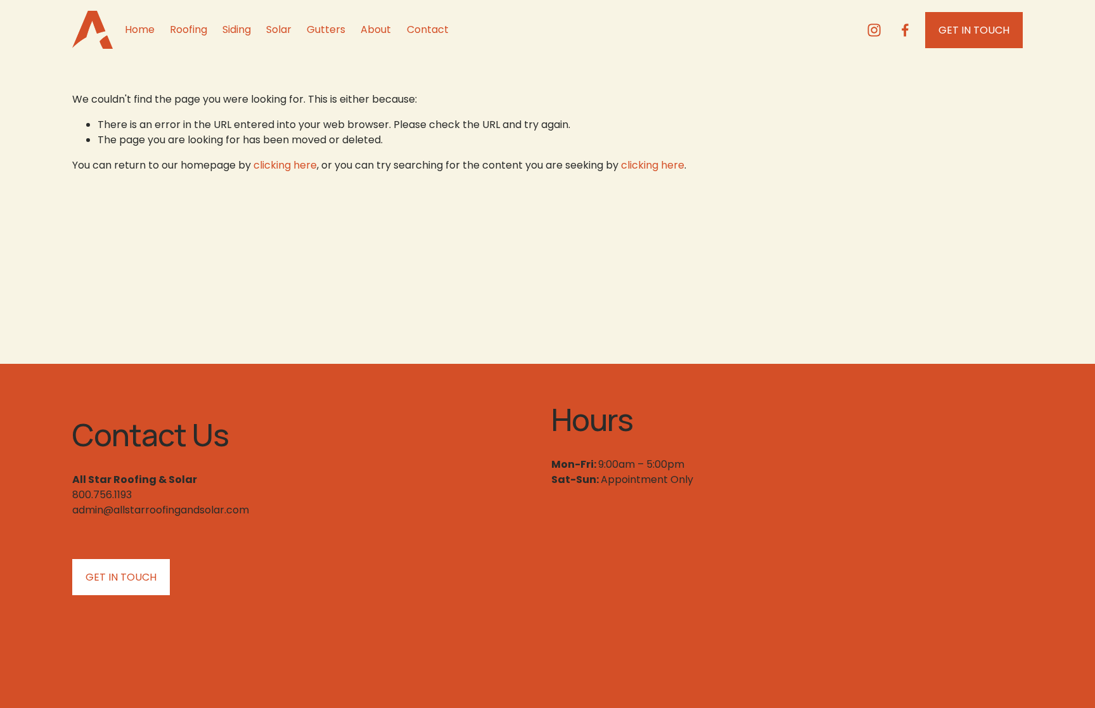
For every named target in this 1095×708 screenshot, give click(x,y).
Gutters (326, 29)
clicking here (285, 165)
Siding (236, 29)
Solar (278, 29)
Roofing (188, 29)
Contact (428, 29)
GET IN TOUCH (973, 30)
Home (140, 29)
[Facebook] (905, 30)
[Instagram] (874, 30)
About (376, 29)
